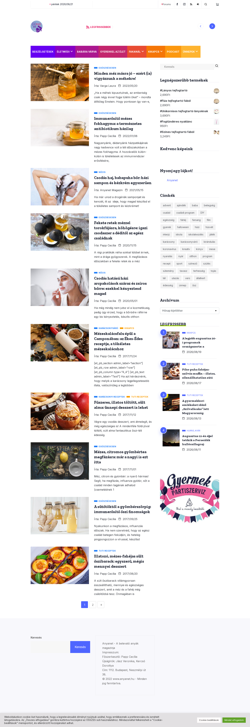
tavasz (183, 270)
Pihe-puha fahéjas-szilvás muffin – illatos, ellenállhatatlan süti (198, 373)
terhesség (199, 270)
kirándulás (209, 241)
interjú (166, 234)
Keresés (36, 637)
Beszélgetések (42, 51)
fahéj (183, 220)
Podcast (173, 51)
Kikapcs (153, 51)
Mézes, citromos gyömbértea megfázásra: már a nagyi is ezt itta (121, 456)
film (209, 220)
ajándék (181, 205)
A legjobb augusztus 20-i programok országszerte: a (199, 342)
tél (164, 278)
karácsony (169, 241)
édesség (168, 285)
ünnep (182, 285)
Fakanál (135, 51)
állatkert (200, 278)
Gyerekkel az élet (113, 51)
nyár (180, 256)
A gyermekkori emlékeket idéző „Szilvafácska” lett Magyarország (195, 407)
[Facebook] (177, 4)
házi (197, 227)
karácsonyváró (189, 241)
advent (167, 205)
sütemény (168, 270)
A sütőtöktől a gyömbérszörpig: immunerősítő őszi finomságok (122, 509)
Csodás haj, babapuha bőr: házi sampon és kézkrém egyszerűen (123, 180)
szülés (206, 263)
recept (166, 263)
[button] (200, 26)
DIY (202, 212)
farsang (196, 220)
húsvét (209, 227)
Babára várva (87, 51)
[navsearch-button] (205, 4)
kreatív (186, 249)
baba (195, 205)
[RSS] (192, 4)
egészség (168, 220)
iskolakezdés (195, 234)
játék (212, 234)
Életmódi (63, 51)
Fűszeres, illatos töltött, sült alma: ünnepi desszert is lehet (121, 405)
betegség (209, 205)
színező (192, 263)
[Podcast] (198, 4)
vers (187, 278)
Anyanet (172, 180)
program (207, 256)
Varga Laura (108, 85)
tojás (213, 270)
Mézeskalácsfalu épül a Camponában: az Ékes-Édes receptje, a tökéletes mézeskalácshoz (118, 341)
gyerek (167, 227)
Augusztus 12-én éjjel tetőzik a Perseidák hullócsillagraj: (197, 440)
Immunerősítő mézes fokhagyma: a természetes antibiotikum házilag (118, 123)
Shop (205, 51)
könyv (199, 249)
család (166, 212)
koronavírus (169, 249)
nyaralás (167, 256)
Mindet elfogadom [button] (234, 720)
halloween (183, 227)
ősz (194, 285)
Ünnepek (189, 51)
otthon (193, 256)
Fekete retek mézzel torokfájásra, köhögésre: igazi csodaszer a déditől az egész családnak (121, 230)
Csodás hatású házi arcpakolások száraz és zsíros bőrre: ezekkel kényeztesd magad (120, 286)
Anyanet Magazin (111, 190)
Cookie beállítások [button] (209, 720)
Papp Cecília (108, 136)
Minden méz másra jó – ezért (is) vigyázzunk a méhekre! (123, 76)
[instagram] (185, 4)
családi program (185, 212)
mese (212, 249)
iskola (179, 234)
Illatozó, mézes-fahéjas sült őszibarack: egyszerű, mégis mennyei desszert (119, 561)
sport (179, 263)
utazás (175, 278)
